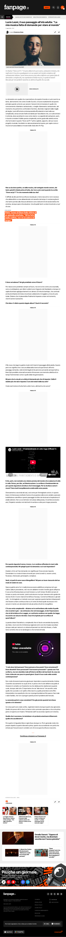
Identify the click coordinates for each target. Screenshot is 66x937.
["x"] (18, 882)
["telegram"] (28, 882)
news (18, 797)
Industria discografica (40, 17)
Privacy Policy (38, 905)
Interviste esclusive (54, 17)
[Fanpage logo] (14, 7)
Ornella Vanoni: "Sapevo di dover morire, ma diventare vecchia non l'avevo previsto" (47, 836)
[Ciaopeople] (58, 932)
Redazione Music (18, 32)
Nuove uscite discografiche (23, 17)
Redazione (37, 913)
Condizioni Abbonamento (41, 910)
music (8, 17)
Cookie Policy (38, 907)
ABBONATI (47, 7)
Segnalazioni (38, 902)
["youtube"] (13, 882)
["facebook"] (23, 882)
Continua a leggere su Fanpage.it (33, 736)
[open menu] (2, 17)
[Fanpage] (9, 894)
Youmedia (37, 899)
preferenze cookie (40, 916)
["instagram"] (8, 882)
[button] (58, 32)
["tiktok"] (4, 882)
